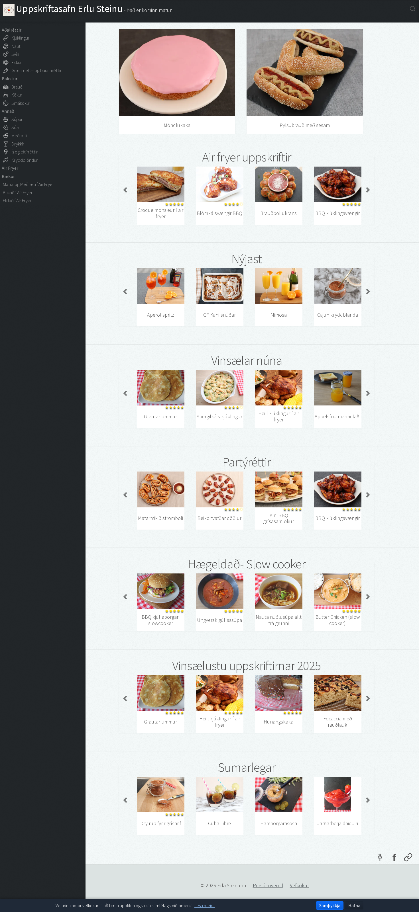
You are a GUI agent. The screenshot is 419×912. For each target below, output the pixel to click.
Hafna (354, 905)
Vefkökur (299, 885)
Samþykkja (329, 905)
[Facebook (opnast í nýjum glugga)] (393, 859)
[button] (125, 190)
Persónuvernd (268, 885)
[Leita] (412, 9)
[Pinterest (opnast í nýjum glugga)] (380, 859)
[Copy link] (408, 859)
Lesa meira (204, 905)
